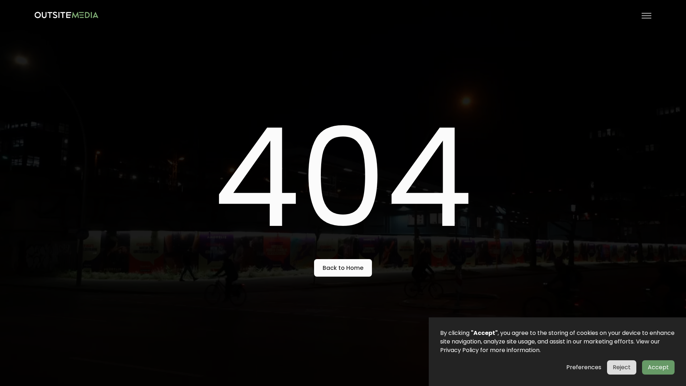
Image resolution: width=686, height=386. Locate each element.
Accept (658, 367)
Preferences (583, 367)
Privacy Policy (459, 350)
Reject (622, 367)
